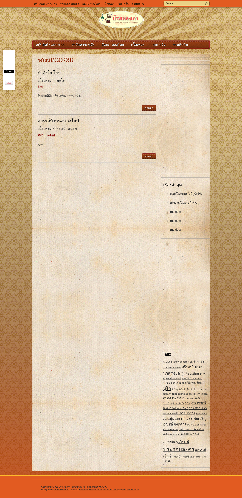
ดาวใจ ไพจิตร (178, 383)
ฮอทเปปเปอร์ (172, 429)
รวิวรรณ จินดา (188, 398)
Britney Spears (179, 361)
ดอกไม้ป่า (187, 378)
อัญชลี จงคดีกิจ (175, 424)
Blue (168, 362)
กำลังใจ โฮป (49, 72)
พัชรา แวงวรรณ (200, 389)
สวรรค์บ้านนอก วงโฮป (58, 120)
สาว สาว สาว (197, 408)
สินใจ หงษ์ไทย (169, 414)
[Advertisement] (185, 119)
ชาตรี (202, 373)
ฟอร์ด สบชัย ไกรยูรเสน (195, 393)
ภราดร (167, 397)
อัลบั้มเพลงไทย (91, 3)
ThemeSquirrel (61, 489)
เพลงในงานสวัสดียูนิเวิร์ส (186, 194)
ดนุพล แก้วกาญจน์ (172, 378)
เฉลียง (200, 429)
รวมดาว (176, 397)
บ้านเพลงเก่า (65, 487)
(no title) (175, 211)
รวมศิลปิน (138, 3)
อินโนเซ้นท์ (191, 425)
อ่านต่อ (149, 108)
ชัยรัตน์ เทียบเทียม (186, 373)
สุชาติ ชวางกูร (185, 413)
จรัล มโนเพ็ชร (175, 368)
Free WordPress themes (90, 489)
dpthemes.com (110, 489)
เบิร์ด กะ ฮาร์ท (171, 434)
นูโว (167, 388)
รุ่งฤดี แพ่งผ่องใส (177, 403)
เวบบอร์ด (123, 3)
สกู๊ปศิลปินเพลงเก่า (45, 3)
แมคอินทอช (180, 456)
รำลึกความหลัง (69, 3)
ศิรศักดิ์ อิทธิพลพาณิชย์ (175, 408)
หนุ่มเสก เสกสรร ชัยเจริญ (186, 419)
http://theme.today (130, 489)
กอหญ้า (192, 361)
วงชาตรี (200, 403)
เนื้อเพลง (109, 3)
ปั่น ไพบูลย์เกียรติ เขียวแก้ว (182, 389)
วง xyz (189, 403)
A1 (164, 362)
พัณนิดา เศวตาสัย (172, 394)
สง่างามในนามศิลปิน (183, 203)
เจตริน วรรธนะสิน (188, 429)
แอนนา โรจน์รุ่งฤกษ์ (198, 457)
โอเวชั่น (167, 461)
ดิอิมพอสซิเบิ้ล (194, 382)
